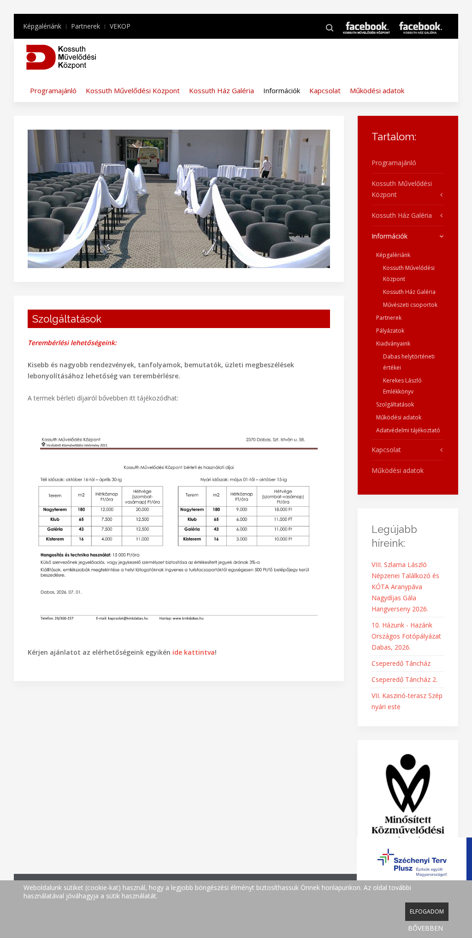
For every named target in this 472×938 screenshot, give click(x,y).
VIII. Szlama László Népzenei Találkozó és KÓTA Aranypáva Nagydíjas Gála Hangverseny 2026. (405, 586)
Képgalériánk (42, 26)
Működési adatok (377, 90)
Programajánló (53, 90)
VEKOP (120, 26)
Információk (281, 90)
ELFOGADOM (427, 911)
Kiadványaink (393, 343)
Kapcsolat (325, 90)
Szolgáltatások (395, 404)
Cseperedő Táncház (401, 663)
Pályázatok (390, 331)
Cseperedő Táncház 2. (404, 679)
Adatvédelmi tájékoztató (408, 430)
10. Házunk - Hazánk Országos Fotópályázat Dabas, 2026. (406, 636)
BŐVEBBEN (425, 928)
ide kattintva (193, 652)
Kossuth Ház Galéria (221, 90)
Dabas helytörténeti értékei (409, 361)
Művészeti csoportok (410, 305)
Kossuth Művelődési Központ (133, 90)
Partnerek (85, 26)
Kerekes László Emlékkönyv (402, 385)
